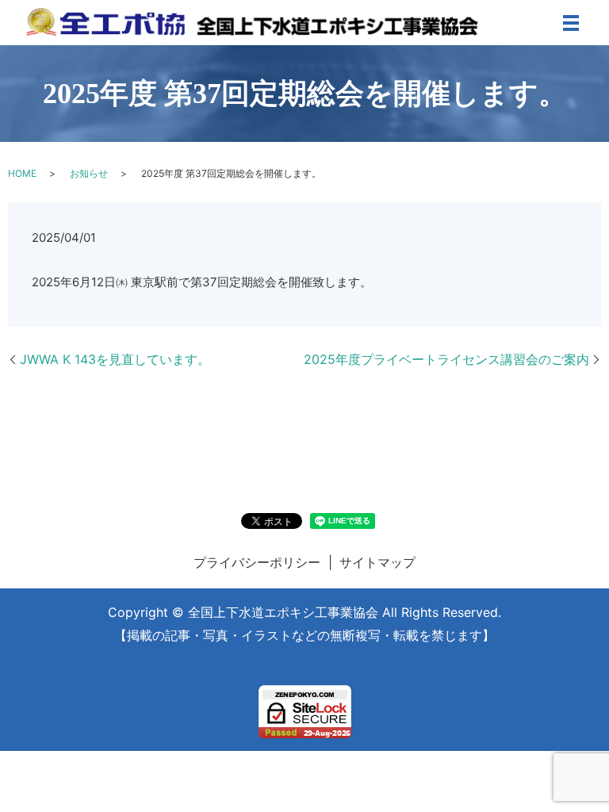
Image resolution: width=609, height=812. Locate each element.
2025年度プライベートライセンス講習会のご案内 (446, 359)
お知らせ (89, 173)
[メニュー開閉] (571, 23)
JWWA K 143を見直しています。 (115, 359)
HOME (22, 173)
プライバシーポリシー (256, 562)
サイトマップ (377, 562)
